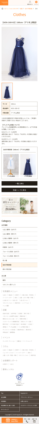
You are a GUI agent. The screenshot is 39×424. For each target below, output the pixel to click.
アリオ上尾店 (12, 327)
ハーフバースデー (7, 297)
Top (2, 393)
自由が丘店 (6, 313)
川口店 (30, 324)
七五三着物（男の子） (10, 234)
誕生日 (10, 295)
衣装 (21, 8)
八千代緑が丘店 (14, 324)
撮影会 (19, 341)
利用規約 (3, 401)
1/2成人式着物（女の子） (11, 238)
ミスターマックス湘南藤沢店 (11, 321)
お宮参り (17, 295)
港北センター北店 (26, 321)
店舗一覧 (34, 419)
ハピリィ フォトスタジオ (11, 8)
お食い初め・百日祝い (28, 295)
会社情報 (3, 397)
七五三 (4, 295)
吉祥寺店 (13, 313)
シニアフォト (25, 303)
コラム (5, 346)
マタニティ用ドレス (9, 285)
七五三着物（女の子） (10, 229)
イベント (6, 337)
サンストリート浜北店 (9, 329)
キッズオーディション (9, 341)
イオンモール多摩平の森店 (10, 316)
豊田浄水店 (20, 329)
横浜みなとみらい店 (8, 319)
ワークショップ (27, 341)
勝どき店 (26, 313)
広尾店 (20, 313)
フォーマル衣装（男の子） (11, 256)
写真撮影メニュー (10, 291)
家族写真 (17, 303)
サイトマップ (5, 409)
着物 (4, 280)
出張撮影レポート (10, 360)
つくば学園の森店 (23, 327)
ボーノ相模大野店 (21, 319)
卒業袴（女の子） (8, 247)
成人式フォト (24, 300)
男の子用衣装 (7, 269)
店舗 (4, 309)
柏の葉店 (23, 324)
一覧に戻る (19, 183)
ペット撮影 (6, 306)
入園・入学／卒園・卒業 (9, 355)
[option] (19, 54)
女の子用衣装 (28, 8)
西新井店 (22, 316)
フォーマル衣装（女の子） (11, 252)
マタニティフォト (8, 303)
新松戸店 (5, 324)
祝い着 (5, 260)
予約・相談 (27, 419)
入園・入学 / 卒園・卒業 (26, 297)
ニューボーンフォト (8, 352)
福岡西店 (12, 332)
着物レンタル (8, 369)
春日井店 (28, 329)
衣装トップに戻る (19, 190)
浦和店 (4, 327)
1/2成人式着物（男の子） (11, 243)
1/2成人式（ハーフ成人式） (10, 300)
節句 (16, 297)
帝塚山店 (5, 332)
